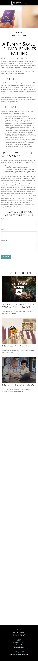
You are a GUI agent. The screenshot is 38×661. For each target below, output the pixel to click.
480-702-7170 (21, 635)
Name (3, 219)
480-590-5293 (21, 633)
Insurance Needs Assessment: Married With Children (19, 305)
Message (4, 240)
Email (3, 229)
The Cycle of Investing (15, 346)
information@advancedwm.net (19, 654)
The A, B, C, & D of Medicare (18, 385)
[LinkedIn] (19, 658)
